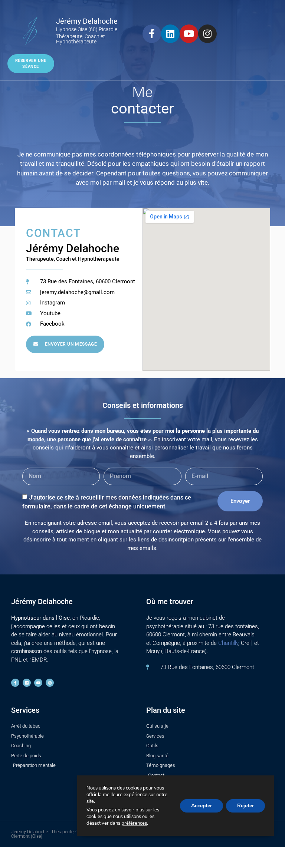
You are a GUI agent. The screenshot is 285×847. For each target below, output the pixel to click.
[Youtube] (189, 33)
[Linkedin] (170, 33)
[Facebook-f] (151, 33)
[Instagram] (207, 33)
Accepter (201, 805)
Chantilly (228, 643)
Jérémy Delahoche (87, 21)
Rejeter (245, 805)
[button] (275, 21)
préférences (134, 823)
